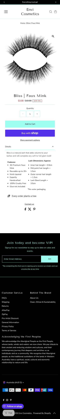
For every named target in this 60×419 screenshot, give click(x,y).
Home (22, 23)
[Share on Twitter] (30, 210)
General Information (10, 322)
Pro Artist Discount (10, 318)
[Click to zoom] (53, 36)
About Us (34, 298)
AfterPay (5, 310)
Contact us (29, 204)
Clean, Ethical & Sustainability (43, 302)
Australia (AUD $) (14, 382)
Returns (5, 306)
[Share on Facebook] (26, 210)
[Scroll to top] (54, 413)
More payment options (30, 140)
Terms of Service (9, 330)
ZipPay (5, 314)
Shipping (5, 302)
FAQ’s (4, 298)
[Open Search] (50, 11)
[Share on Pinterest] (34, 210)
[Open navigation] (9, 11)
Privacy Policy (8, 326)
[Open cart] (55, 11)
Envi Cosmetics (30, 11)
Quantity (30, 108)
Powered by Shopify (42, 413)
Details (8, 146)
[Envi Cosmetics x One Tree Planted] (22, 197)
